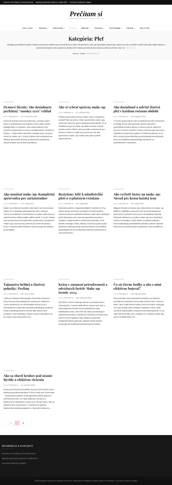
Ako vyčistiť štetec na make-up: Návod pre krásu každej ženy (137, 196)
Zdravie (129, 28)
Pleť (12, 102)
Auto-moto (27, 28)
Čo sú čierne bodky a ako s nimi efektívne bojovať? (137, 286)
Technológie (114, 28)
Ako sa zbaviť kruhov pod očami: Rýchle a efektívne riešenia (28, 377)
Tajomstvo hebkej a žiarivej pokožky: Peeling (24, 286)
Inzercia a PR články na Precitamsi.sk (18, 2)
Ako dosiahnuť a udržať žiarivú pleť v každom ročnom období (136, 109)
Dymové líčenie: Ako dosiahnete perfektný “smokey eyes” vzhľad (28, 109)
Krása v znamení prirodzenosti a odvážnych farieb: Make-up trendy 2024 (83, 288)
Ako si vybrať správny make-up (82, 107)
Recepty (98, 28)
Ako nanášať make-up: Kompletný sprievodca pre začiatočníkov (29, 196)
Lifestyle (84, 28)
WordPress (110, 481)
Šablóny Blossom (93, 481)
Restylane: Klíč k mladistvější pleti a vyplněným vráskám (81, 196)
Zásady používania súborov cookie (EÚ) (51, 2)
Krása (72, 28)
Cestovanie (58, 28)
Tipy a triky (145, 28)
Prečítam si (86, 14)
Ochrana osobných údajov (80, 2)
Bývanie (42, 28)
